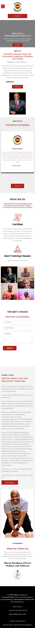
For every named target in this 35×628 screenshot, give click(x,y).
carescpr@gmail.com (23, 595)
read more (17, 86)
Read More (28, 160)
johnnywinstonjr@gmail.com (17, 602)
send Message (9, 482)
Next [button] (11, 34)
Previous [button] (21, 34)
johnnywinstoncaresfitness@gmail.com (24, 597)
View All (17, 186)
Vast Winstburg (24, 238)
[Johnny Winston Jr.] (17, 7)
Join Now (17, 45)
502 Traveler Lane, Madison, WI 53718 (18, 610)
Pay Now (17, 16)
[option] (17, 33)
